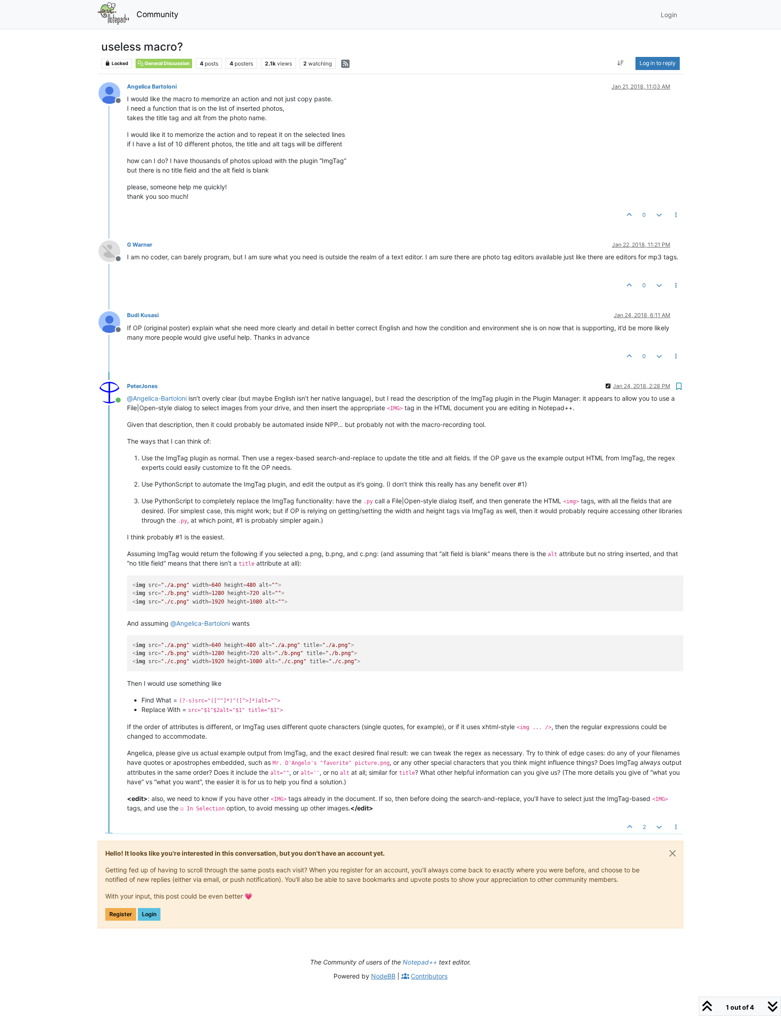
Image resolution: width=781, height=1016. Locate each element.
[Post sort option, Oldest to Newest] (620, 63)
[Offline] (113, 92)
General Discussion (167, 63)
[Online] (113, 392)
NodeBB (383, 976)
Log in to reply (658, 63)
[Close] (672, 853)
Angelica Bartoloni (152, 86)
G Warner (139, 244)
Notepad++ (420, 962)
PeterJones (142, 386)
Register (120, 914)
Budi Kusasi (143, 315)
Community (157, 14)
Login (149, 914)
